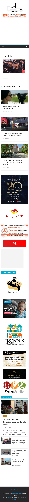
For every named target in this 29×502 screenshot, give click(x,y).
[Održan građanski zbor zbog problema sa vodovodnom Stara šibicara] (6, 453)
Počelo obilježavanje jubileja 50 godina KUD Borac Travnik (13, 134)
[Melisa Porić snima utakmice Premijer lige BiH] (14, 91)
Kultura (4, 416)
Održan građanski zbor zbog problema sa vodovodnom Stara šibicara (19, 452)
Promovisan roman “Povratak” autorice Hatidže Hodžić (14, 422)
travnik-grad (15, 427)
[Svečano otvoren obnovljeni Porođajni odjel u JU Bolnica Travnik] (14, 145)
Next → (26, 82)
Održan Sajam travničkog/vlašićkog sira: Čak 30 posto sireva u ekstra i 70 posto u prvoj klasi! (19, 441)
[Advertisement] (14, 32)
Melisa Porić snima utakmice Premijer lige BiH (12, 107)
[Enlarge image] (26, 177)
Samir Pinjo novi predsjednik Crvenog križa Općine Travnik (19, 461)
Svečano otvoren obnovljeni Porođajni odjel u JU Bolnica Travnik (12, 162)
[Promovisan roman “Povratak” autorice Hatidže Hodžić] (14, 407)
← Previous (4, 78)
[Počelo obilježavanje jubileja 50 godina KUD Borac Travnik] (14, 118)
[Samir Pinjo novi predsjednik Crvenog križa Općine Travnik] (6, 462)
